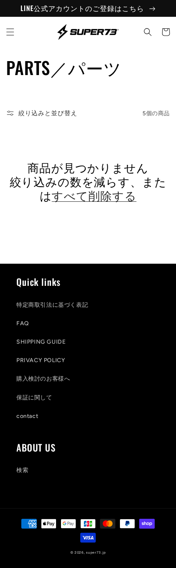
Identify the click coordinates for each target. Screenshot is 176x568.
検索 (22, 470)
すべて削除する (94, 195)
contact (27, 416)
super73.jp (96, 552)
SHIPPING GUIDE (40, 341)
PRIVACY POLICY (40, 360)
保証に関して (34, 397)
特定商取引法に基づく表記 (52, 304)
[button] (10, 32)
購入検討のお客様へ (43, 378)
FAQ (22, 323)
